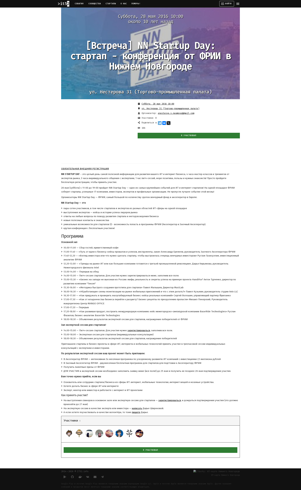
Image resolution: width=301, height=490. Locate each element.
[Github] (72, 477)
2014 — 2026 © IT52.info (74, 471)
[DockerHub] (80, 477)
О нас (124, 4)
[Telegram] (160, 123)
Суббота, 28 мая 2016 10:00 (158, 104)
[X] (168, 123)
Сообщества (94, 4)
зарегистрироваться (138, 330)
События (79, 4)
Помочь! (136, 4)
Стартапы (111, 4)
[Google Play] (65, 477)
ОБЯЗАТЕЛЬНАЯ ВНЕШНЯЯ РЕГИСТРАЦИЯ (85, 168)
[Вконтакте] (87, 477)
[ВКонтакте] (164, 123)
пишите (136, 412)
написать (137, 408)
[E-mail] (95, 477)
